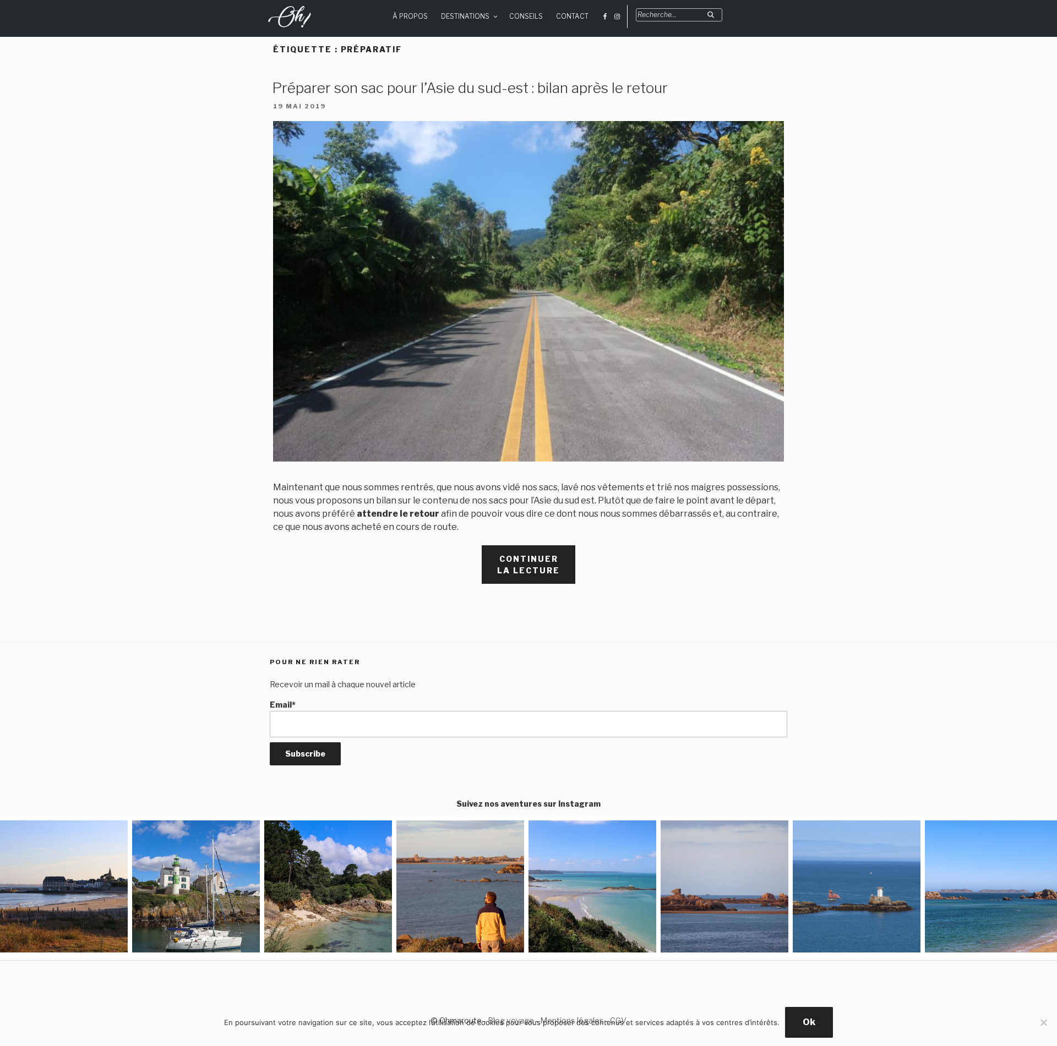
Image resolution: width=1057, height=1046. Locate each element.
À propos (410, 16)
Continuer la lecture (536, 569)
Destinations (465, 16)
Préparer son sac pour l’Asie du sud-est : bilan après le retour (470, 87)
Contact (572, 16)
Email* (283, 704)
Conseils (526, 16)
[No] (1043, 1022)
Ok (809, 1022)
